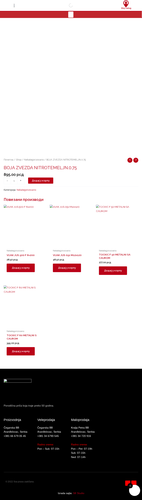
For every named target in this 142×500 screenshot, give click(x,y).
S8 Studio (78, 493)
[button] (70, 14)
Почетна (8, 159)
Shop (18, 159)
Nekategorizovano (34, 159)
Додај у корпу (41, 180)
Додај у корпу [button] (21, 267)
